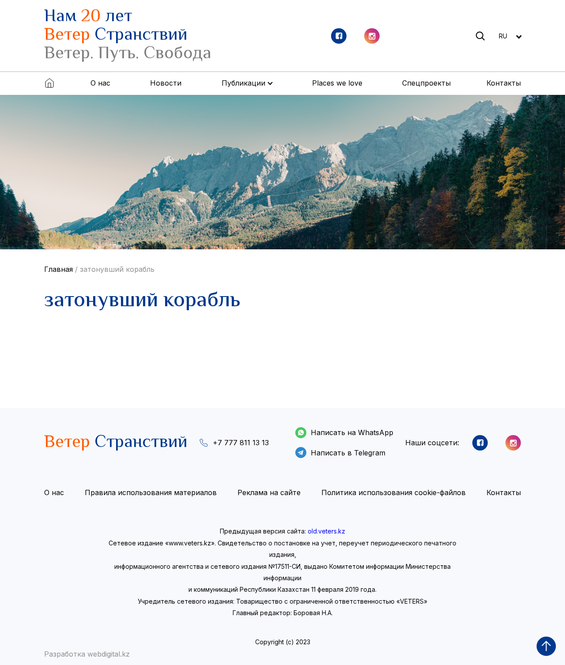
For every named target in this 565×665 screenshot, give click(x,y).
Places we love (337, 83)
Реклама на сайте (269, 492)
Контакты (503, 83)
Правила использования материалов (151, 492)
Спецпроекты (426, 83)
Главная (58, 269)
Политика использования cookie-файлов (393, 492)
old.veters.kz (326, 531)
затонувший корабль (117, 269)
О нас (100, 83)
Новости (165, 83)
